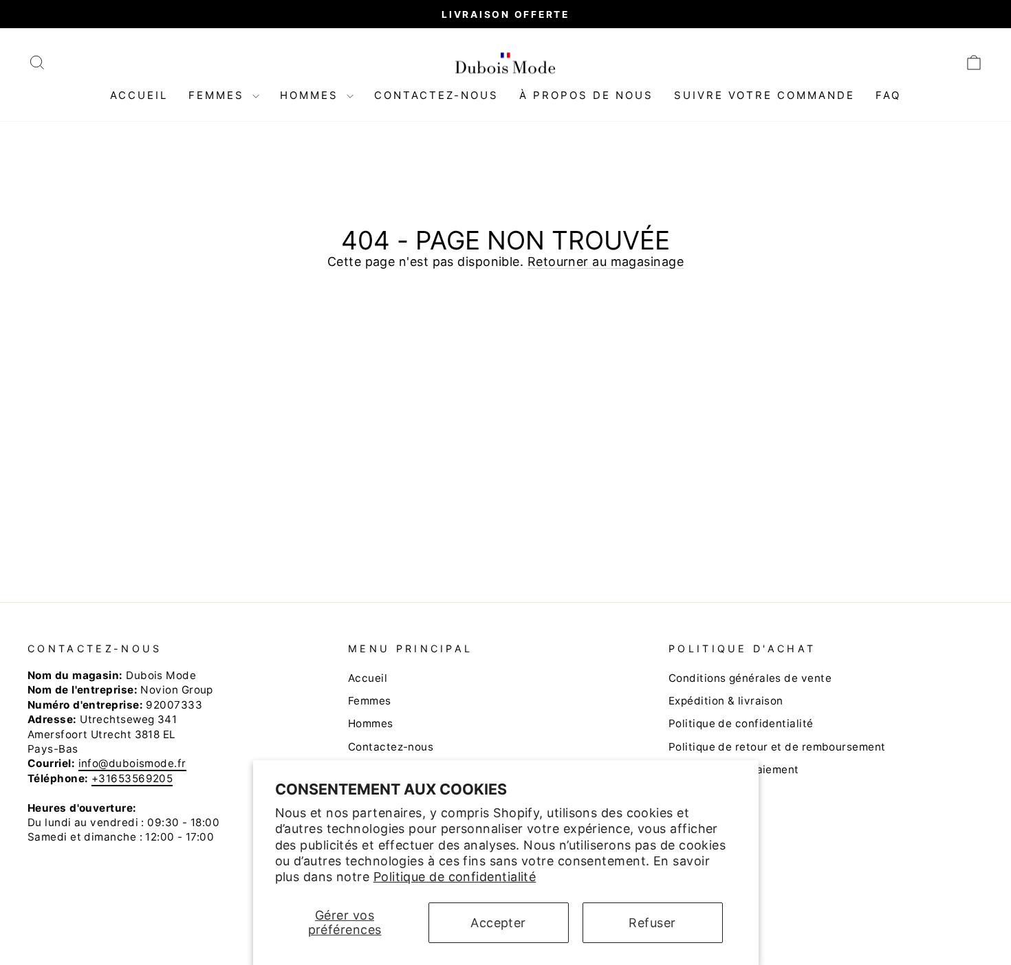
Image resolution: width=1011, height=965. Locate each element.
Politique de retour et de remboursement (777, 746)
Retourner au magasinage (606, 261)
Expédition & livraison (725, 700)
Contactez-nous (436, 95)
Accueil (139, 95)
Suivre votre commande (764, 95)
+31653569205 (132, 778)
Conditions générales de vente (749, 678)
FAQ (888, 95)
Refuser (652, 923)
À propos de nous (586, 95)
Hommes (311, 95)
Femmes (218, 95)
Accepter (498, 923)
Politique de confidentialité (454, 876)
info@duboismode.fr (132, 763)
